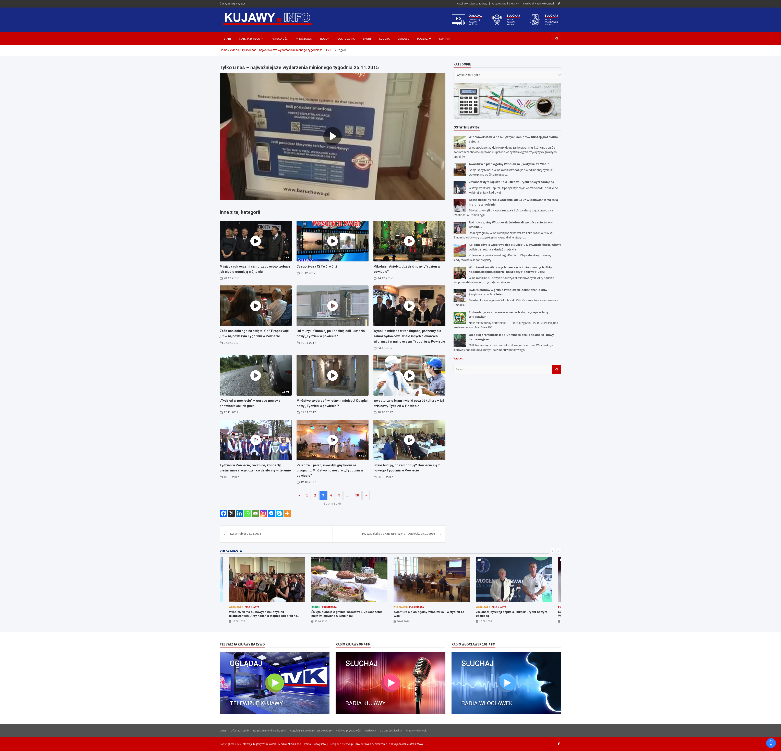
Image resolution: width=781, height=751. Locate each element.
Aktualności (280, 38)
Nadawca (370, 730)
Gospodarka (346, 38)
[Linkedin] (239, 513)
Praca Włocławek (416, 730)
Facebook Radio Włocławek (538, 3)
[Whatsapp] (247, 513)
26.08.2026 (321, 621)
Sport (367, 38)
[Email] (255, 513)
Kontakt (444, 38)
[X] (231, 513)
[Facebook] (558, 4)
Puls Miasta (247, 606)
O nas (223, 730)
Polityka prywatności (348, 730)
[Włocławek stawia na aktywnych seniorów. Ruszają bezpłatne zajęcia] (460, 142)
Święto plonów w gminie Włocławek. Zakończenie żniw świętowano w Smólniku (264, 614)
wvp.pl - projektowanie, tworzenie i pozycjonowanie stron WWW (384, 744)
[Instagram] (263, 513)
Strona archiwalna (391, 730)
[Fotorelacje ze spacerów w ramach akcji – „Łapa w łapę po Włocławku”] (460, 317)
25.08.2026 (238, 621)
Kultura (384, 38)
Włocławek (304, 38)
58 (357, 495)
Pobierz (422, 38)
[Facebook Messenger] (271, 513)
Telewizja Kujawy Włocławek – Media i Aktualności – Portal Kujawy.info (283, 744)
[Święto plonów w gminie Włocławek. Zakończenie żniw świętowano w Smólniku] (460, 295)
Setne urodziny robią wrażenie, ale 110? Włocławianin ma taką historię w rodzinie (505, 614)
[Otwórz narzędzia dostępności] (771, 743)
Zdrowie (403, 38)
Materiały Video (249, 38)
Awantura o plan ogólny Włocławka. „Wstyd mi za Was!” (509, 163)
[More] (287, 513)
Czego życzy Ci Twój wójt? (317, 266)
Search (556, 369)
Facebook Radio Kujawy (505, 3)
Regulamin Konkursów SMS (269, 730)
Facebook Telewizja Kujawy (472, 3)
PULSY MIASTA (231, 551)
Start (227, 38)
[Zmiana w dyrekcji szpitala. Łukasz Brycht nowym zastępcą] (460, 187)
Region (324, 38)
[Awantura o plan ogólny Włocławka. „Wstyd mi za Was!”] (460, 169)
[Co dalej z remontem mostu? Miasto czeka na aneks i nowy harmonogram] (460, 340)
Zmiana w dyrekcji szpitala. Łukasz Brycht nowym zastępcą (511, 181)
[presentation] (552, 551)
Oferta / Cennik (240, 730)
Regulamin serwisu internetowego (311, 730)
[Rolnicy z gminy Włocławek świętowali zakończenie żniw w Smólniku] (460, 228)
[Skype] (279, 513)
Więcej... (459, 358)
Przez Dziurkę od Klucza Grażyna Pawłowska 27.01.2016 (398, 533)
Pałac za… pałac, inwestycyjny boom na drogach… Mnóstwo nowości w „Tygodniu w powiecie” (330, 470)
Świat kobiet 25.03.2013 (245, 533)
